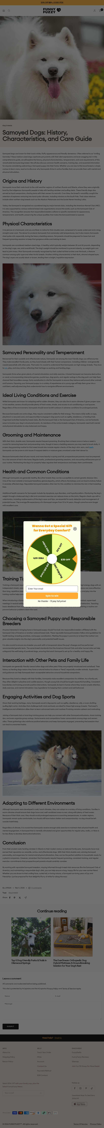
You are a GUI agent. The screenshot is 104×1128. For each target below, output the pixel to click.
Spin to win (52, 595)
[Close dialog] (74, 528)
